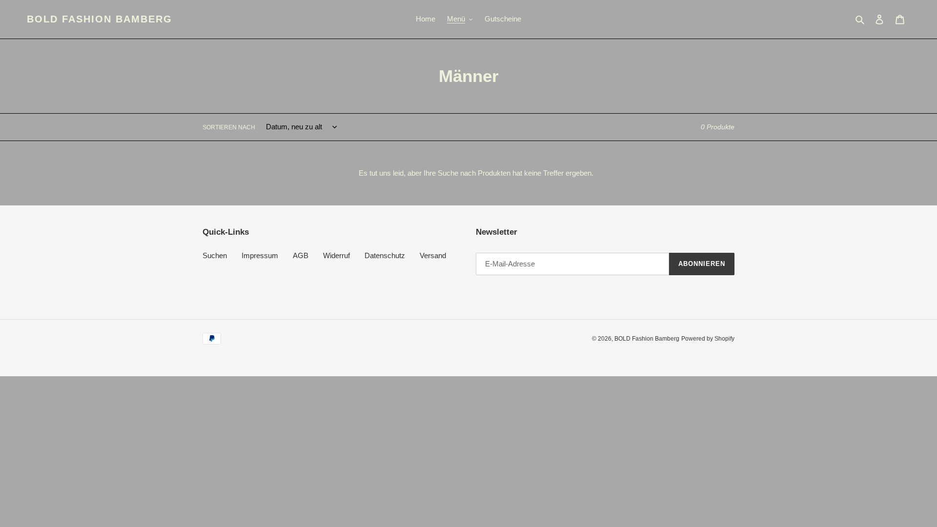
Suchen (215, 255)
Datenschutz (385, 255)
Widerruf (336, 255)
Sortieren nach (229, 127)
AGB (300, 255)
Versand (433, 255)
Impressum (260, 255)
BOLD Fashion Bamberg (99, 19)
